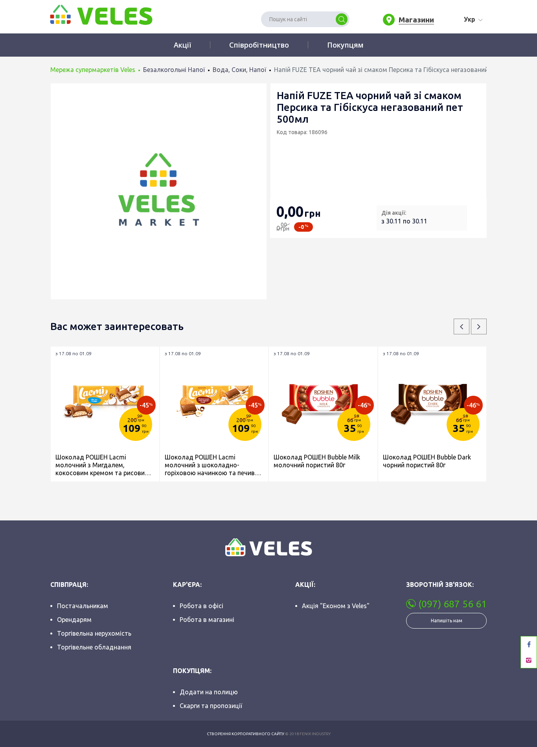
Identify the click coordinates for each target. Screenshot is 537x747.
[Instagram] (529, 660)
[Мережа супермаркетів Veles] (100, 14)
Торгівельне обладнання (94, 647)
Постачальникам (82, 605)
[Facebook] (529, 644)
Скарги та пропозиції (211, 705)
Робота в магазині (207, 619)
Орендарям (74, 619)
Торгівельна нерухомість (94, 633)
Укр (469, 19)
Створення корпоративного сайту (245, 734)
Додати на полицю (209, 691)
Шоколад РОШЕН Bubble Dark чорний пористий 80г (427, 461)
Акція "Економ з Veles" (336, 605)
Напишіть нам (446, 620)
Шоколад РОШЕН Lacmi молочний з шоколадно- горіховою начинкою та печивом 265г (214, 465)
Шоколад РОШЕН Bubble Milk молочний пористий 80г (317, 461)
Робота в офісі (201, 605)
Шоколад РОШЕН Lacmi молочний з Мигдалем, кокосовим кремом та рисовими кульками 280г (104, 465)
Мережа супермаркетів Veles (92, 69)
